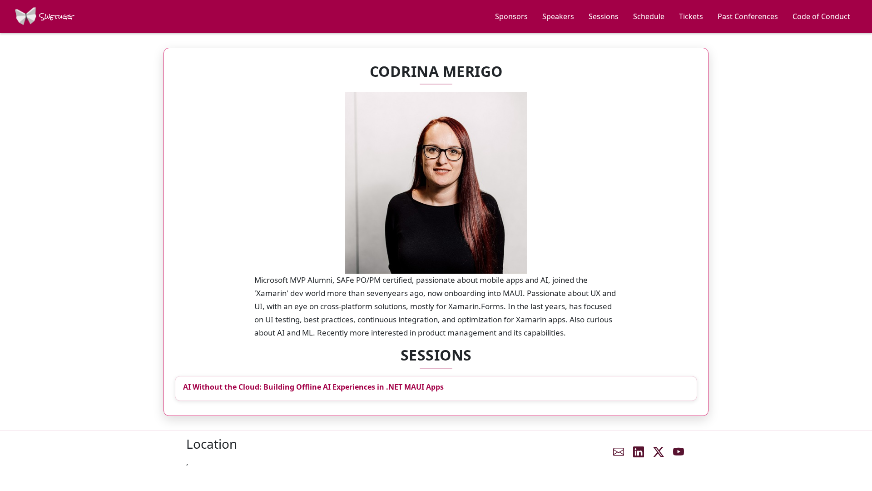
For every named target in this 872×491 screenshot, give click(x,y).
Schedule (648, 16)
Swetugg (55, 16)
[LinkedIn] (638, 452)
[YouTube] (678, 452)
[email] (618, 452)
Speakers (558, 16)
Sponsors (511, 16)
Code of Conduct (821, 16)
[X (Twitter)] (658, 452)
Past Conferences (748, 16)
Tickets (691, 16)
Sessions (604, 16)
